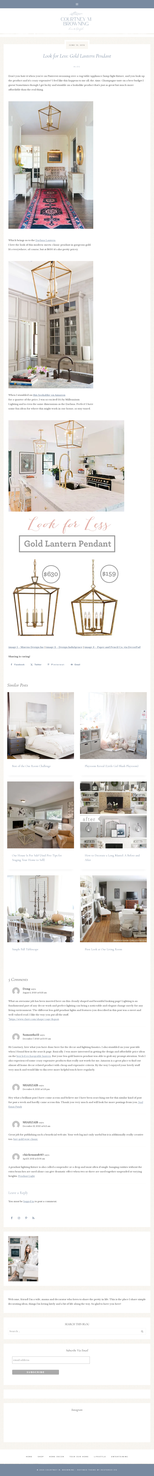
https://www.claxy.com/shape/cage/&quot (34, 1019)
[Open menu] (77, 4)
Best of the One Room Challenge (31, 766)
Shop (41, 1457)
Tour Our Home (79, 1457)
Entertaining (119, 1457)
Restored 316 (109, 1470)
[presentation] (40, 725)
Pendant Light (26, 1176)
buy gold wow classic (25, 1139)
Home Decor (56, 1457)
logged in (28, 1201)
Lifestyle (100, 1457)
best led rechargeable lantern (34, 1056)
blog (77, 67)
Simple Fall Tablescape (25, 949)
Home (29, 1457)
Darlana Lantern (45, 240)
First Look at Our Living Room (103, 949)
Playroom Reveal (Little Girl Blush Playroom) (111, 766)
